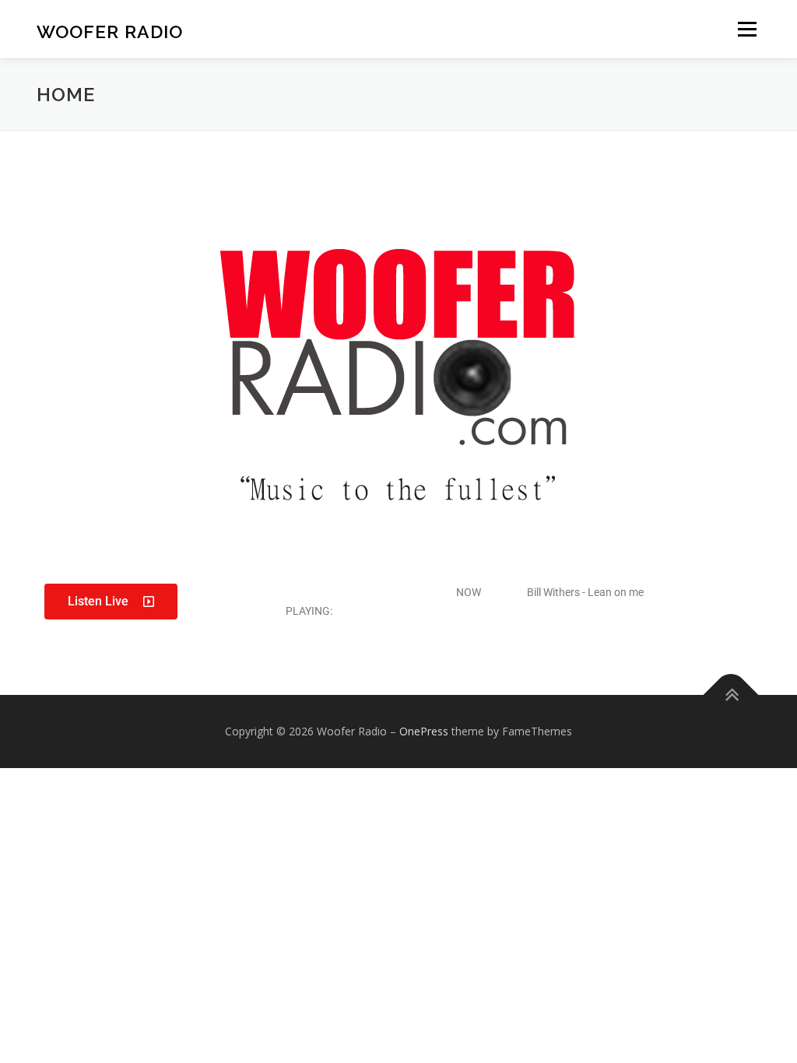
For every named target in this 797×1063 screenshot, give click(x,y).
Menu (746, 29)
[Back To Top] (731, 694)
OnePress (423, 731)
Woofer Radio (110, 31)
